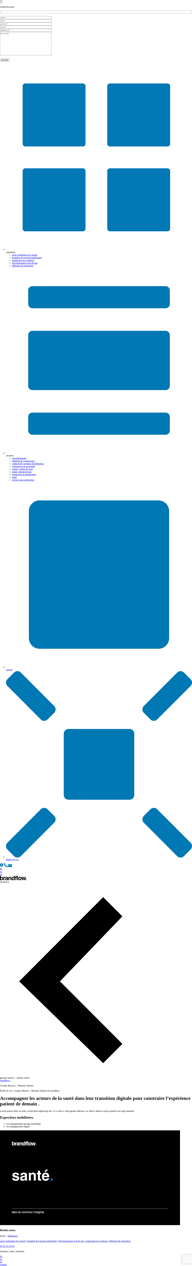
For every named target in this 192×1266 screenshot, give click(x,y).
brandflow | (5, 1080)
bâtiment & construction (23, 461)
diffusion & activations (22, 266)
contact (3, 1264)
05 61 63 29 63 (7, 1246)
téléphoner (13, 1236)
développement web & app (25, 263)
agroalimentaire (19, 458)
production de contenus (23, 260)
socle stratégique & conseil (24, 255)
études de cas (12, 859)
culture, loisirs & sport (22, 469)
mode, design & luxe (22, 472)
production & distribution (24, 474)
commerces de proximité (23, 466)
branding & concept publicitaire (27, 257)
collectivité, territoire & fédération (28, 463)
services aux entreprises (23, 480)
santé (14, 477)
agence (9, 669)
